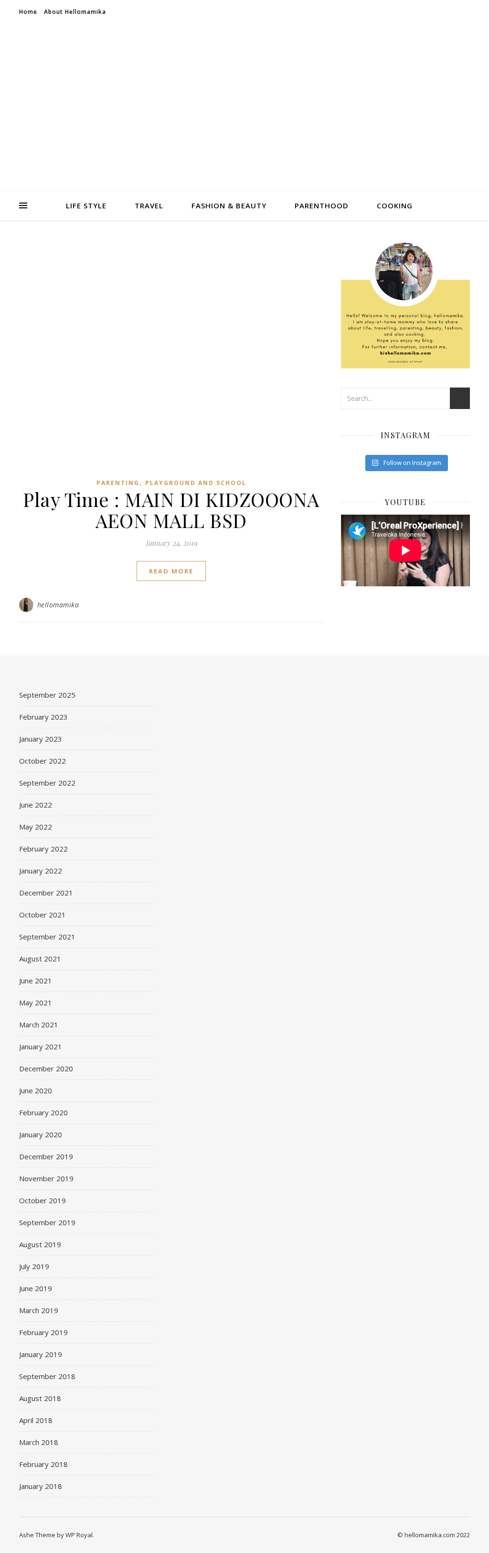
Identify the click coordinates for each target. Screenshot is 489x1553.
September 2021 (47, 936)
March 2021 (38, 1024)
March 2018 (38, 1442)
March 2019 (38, 1310)
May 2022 (35, 826)
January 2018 (40, 1486)
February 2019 (43, 1332)
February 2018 (43, 1464)
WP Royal (79, 1535)
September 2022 (47, 782)
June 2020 (35, 1090)
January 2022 (40, 870)
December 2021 (46, 892)
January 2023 (40, 739)
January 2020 (40, 1134)
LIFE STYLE (86, 205)
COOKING (395, 205)
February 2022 (43, 848)
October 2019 (42, 1200)
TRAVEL (149, 205)
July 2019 (34, 1266)
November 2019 (46, 1178)
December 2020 (46, 1068)
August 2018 (40, 1398)
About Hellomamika (75, 12)
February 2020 (43, 1112)
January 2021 (40, 1046)
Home (28, 12)
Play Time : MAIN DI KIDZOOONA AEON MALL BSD (171, 509)
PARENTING (117, 483)
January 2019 (40, 1354)
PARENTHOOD (322, 205)
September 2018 (47, 1376)
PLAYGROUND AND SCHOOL (195, 483)
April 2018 (36, 1420)
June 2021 (35, 980)
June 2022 (35, 804)
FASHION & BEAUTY (228, 205)
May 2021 (35, 1002)
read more (171, 571)
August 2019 (40, 1244)
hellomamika (58, 604)
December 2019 (46, 1156)
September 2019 (47, 1222)
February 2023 (43, 717)
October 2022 (42, 761)
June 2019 (35, 1288)
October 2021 (42, 914)
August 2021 (40, 958)
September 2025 (47, 695)
